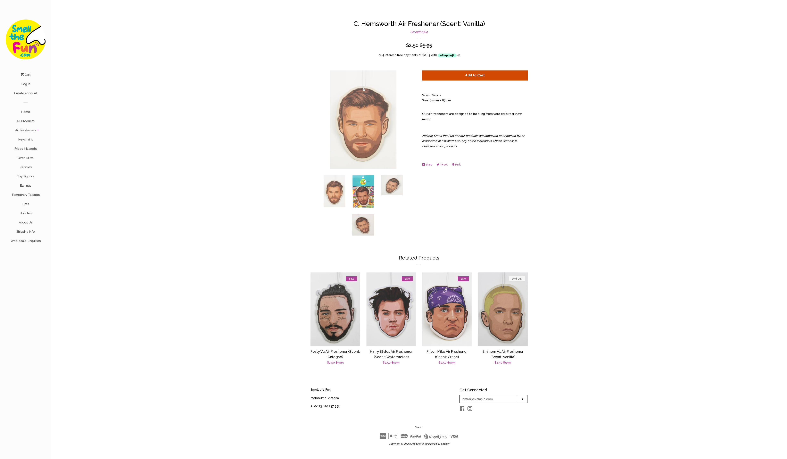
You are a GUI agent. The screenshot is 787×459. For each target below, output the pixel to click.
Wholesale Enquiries (26, 241)
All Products (26, 121)
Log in (25, 84)
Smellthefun (419, 32)
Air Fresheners (25, 130)
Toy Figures (25, 176)
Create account (25, 93)
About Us (26, 222)
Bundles (26, 213)
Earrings (25, 185)
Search (419, 427)
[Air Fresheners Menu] (38, 130)
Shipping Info (25, 231)
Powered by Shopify (438, 443)
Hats (25, 204)
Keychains (25, 139)
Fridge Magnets (25, 149)
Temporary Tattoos (25, 195)
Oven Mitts (26, 158)
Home (25, 112)
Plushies (25, 167)
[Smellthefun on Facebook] (462, 409)
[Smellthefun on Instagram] (469, 409)
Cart (27, 75)
